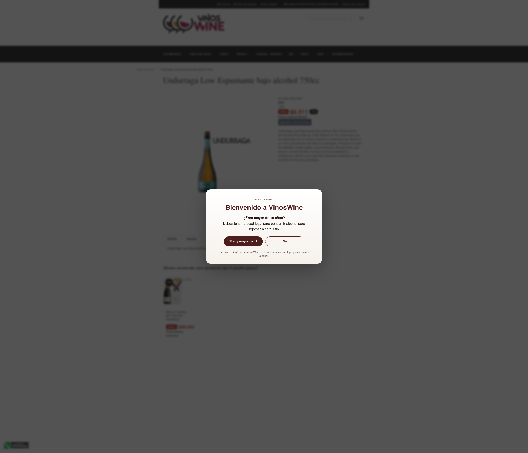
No (285, 241)
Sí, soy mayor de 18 (243, 241)
